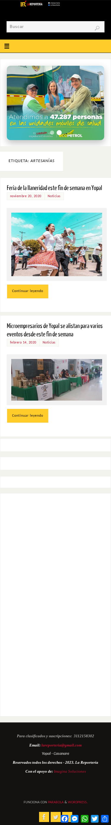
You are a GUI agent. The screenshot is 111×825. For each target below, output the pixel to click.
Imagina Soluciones (70, 771)
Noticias (54, 196)
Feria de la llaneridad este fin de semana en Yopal (54, 188)
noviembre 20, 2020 (25, 196)
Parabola (56, 802)
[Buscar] (97, 28)
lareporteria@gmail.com (61, 745)
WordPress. (78, 802)
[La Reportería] (44, 817)
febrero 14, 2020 (23, 342)
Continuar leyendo (27, 291)
